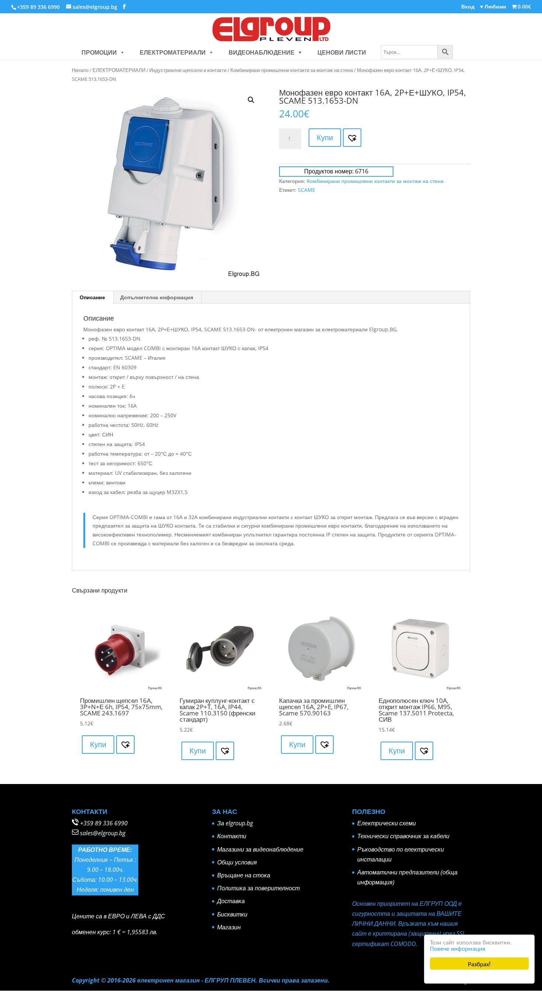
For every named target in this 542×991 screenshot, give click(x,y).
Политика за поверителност (258, 888)
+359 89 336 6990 (104, 823)
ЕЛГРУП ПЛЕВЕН (230, 980)
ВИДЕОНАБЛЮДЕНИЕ (262, 52)
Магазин (229, 927)
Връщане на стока (243, 875)
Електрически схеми (386, 823)
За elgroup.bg (235, 823)
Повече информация (457, 948)
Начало (80, 70)
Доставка (231, 901)
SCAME (306, 189)
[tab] (93, 297)
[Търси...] (416, 52)
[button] (121, 52)
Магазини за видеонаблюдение (260, 849)
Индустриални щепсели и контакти (187, 70)
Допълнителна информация (156, 297)
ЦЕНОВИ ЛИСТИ (341, 52)
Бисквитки (232, 914)
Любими (493, 7)
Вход (468, 7)
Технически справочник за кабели (403, 836)
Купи (325, 137)
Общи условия (237, 862)
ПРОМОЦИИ (99, 52)
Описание (92, 297)
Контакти (231, 836)
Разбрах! (479, 963)
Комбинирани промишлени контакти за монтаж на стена (291, 70)
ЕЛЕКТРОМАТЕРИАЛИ (173, 52)
